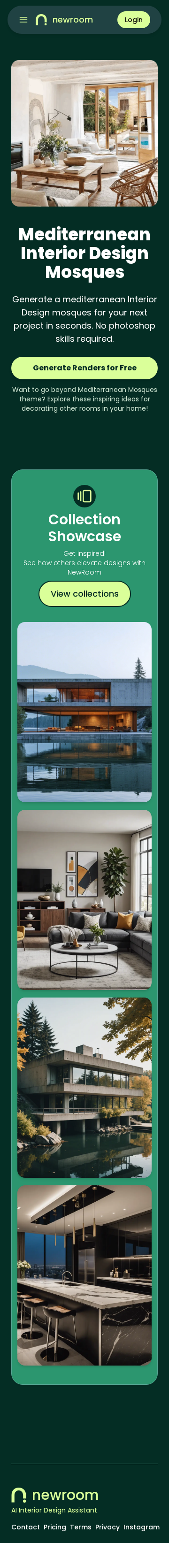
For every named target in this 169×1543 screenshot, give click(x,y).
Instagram (141, 1527)
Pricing (55, 1527)
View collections (85, 593)
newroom (65, 1495)
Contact (25, 1527)
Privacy (107, 1527)
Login (134, 19)
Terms (81, 1527)
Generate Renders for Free (85, 367)
